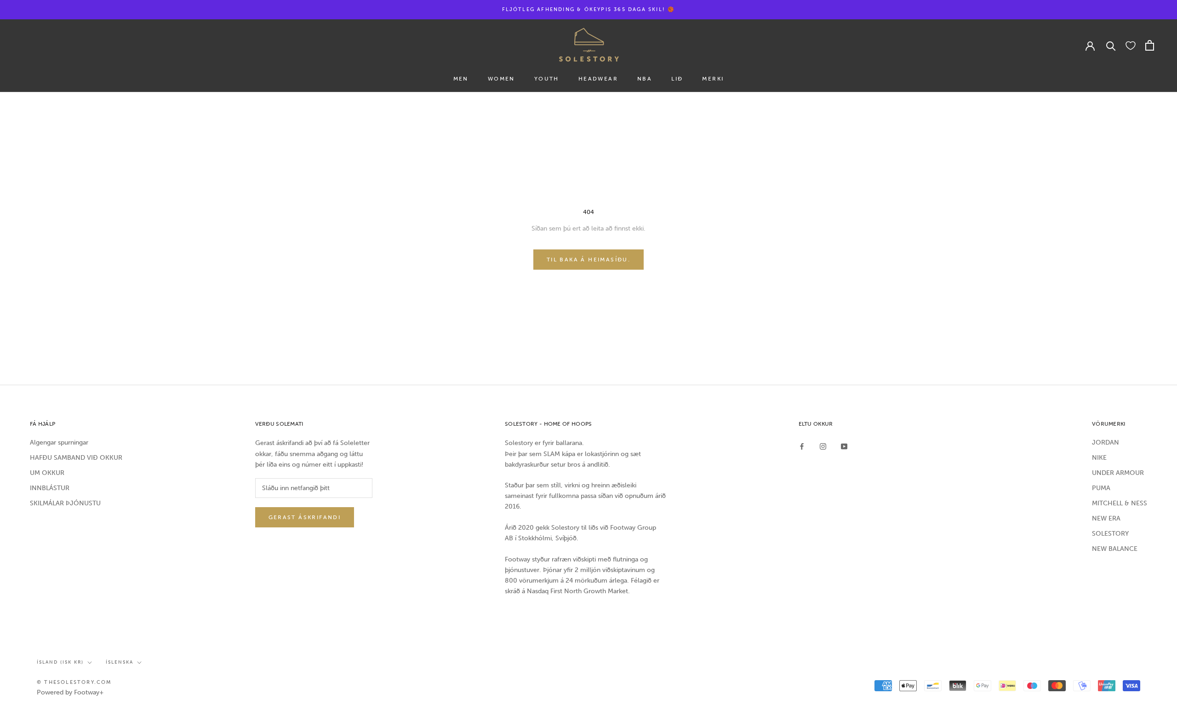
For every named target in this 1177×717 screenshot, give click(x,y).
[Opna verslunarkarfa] (1149, 45)
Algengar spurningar (59, 442)
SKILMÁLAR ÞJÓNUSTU (65, 503)
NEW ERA (1106, 518)
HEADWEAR (598, 78)
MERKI (713, 78)
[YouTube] (844, 445)
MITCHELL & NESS (1119, 503)
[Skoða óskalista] (1130, 45)
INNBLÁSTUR (49, 488)
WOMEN (501, 78)
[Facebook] (802, 445)
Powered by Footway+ (70, 692)
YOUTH (546, 78)
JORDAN (1105, 442)
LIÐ (677, 78)
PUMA (1101, 488)
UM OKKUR (47, 473)
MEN (461, 78)
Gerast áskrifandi (305, 517)
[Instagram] (823, 445)
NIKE (1099, 458)
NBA (644, 78)
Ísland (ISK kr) (60, 662)
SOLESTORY (1110, 534)
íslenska (119, 662)
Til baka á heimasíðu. (588, 259)
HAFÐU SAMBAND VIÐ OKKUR (76, 458)
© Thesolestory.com (74, 682)
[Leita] (1111, 45)
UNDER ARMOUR (1118, 473)
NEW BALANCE (1114, 549)
